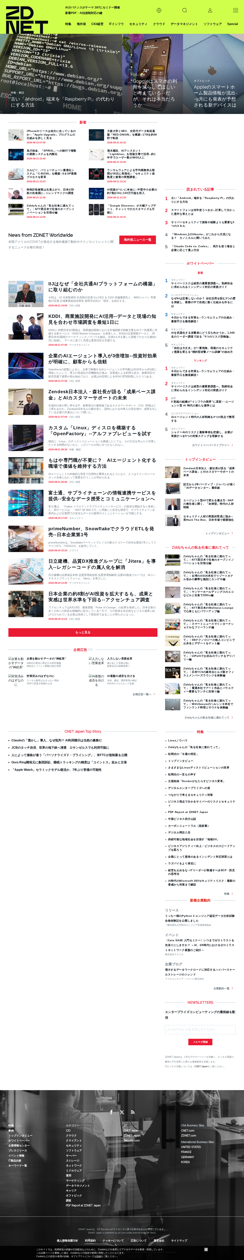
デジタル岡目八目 (179, 832)
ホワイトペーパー (19, 1140)
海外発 (81, 24)
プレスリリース (17, 1150)
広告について (139, 1240)
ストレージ (72, 1160)
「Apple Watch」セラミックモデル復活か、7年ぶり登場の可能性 (56, 769)
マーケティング (75, 1180)
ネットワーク (74, 1165)
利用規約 (90, 1240)
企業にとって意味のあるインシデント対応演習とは (200, 856)
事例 (11, 1130)
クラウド (159, 24)
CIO (68, 1130)
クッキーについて (113, 1240)
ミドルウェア (74, 1170)
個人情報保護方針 (67, 1240)
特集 (68, 24)
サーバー (71, 1155)
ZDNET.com (188, 1135)
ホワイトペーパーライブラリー (211, 445)
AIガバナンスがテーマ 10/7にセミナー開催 (92, 7)
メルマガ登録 (200, 1041)
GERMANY (187, 1157)
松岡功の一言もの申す (182, 774)
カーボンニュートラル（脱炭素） (189, 825)
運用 (68, 1175)
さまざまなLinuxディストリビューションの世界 (199, 767)
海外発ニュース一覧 (137, 239)
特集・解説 (75, 449)
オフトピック (74, 1195)
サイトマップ (179, 1240)
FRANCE (186, 1151)
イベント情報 (16, 1155)
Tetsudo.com (132, 1140)
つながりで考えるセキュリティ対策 (190, 794)
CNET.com (187, 1130)
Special (232, 24)
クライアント (74, 1140)
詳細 (98, 1256)
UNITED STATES (191, 1147)
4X (125, 1125)
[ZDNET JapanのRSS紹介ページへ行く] (132, 1112)
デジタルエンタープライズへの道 (189, 787)
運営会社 (159, 1240)
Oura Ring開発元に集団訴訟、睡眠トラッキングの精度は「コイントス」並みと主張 (69, 762)
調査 (68, 1200)
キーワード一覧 (17, 1165)
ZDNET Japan (132, 1135)
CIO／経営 (74, 305)
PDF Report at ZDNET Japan (188, 812)
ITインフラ (116, 24)
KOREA (185, 1162)
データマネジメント (184, 24)
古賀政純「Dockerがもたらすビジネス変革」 (197, 781)
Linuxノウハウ (177, 740)
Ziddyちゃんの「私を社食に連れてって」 (194, 747)
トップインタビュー (217, 533)
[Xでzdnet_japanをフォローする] (122, 1112)
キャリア (71, 1190)
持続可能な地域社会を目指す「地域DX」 (194, 839)
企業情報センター (19, 1145)
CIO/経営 (97, 24)
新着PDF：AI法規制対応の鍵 (83, 13)
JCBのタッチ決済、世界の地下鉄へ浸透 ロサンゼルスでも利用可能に (60, 747)
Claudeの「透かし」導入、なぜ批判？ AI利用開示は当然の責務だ (56, 740)
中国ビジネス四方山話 (182, 818)
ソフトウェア (213, 24)
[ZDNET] (33, 17)
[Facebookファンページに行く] (111, 1112)
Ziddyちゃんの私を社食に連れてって (207, 717)
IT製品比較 (14, 1160)
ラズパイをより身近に (182, 863)
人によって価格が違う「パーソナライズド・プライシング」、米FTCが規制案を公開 (69, 755)
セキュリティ (138, 24)
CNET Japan (201, 1066)
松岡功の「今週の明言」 (183, 754)
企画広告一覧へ (142, 694)
